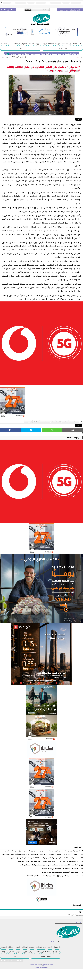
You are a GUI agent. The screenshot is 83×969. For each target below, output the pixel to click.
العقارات (51, 43)
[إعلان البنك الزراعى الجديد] (41, 700)
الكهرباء (36, 421)
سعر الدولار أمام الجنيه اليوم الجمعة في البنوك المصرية (60, 872)
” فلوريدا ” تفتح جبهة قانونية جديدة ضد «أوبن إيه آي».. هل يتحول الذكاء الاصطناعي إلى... (49, 865)
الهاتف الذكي (13, 43)
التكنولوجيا (23, 43)
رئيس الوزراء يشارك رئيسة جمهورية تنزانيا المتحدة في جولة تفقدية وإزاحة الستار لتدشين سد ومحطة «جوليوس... (41, 851)
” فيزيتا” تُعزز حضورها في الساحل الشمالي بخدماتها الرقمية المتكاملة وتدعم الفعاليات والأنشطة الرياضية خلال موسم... (39, 854)
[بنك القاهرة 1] (12, 403)
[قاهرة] (41, 804)
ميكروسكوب (62, 48)
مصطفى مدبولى (73, 421)
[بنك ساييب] (41, 654)
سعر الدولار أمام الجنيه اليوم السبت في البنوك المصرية (60, 868)
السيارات (38, 43)
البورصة (57, 43)
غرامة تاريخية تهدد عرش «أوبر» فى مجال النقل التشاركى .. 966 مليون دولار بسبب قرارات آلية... (47, 861)
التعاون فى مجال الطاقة (47, 421)
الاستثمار (31, 43)
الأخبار (75, 43)
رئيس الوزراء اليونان (61, 421)
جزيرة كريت (28, 421)
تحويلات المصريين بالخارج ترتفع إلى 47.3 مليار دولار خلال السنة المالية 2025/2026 (52, 876)
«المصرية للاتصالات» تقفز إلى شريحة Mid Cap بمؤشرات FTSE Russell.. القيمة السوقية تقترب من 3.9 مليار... (44, 858)
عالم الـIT (4, 43)
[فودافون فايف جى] (41, 343)
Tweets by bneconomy (76, 915)
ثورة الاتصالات (66, 43)
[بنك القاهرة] (41, 588)
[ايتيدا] (41, 749)
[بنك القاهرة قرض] (41, 728)
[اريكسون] (41, 832)
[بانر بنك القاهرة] (41, 773)
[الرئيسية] (80, 44)
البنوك (45, 43)
